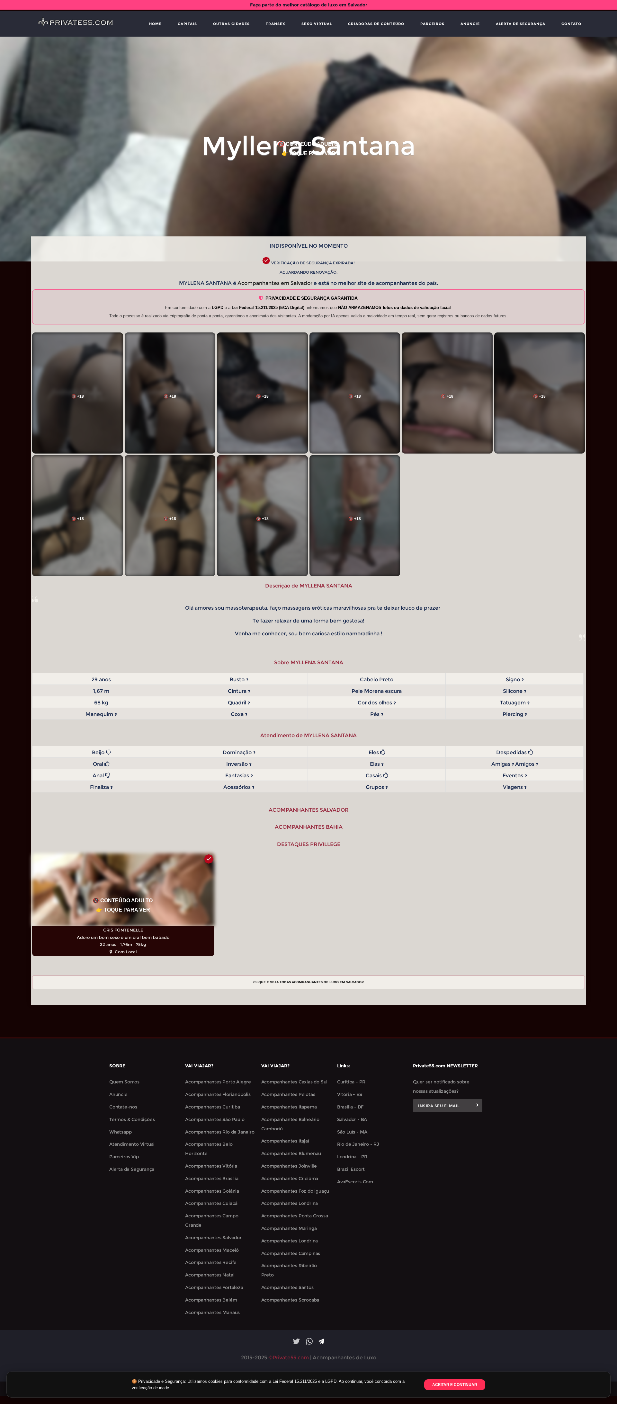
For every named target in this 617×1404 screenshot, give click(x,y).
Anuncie (470, 24)
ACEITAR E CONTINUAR (454, 1384)
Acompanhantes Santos (287, 1287)
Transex (275, 24)
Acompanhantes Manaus (212, 1312)
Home (155, 24)
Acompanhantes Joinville (289, 1166)
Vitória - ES (349, 1094)
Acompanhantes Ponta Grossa (294, 1216)
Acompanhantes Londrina (289, 1203)
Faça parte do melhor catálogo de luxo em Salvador (308, 5)
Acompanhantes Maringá (289, 1228)
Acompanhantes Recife (211, 1262)
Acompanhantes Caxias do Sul (294, 1082)
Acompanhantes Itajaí (285, 1141)
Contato (571, 24)
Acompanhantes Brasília (211, 1178)
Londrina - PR (352, 1157)
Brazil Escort (351, 1169)
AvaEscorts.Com (355, 1182)
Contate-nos (123, 1107)
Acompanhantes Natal (209, 1275)
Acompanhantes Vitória (211, 1166)
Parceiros (432, 24)
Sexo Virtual (316, 24)
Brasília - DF (350, 1107)
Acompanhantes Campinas (290, 1253)
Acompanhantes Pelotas (288, 1094)
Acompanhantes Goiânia (212, 1191)
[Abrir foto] (77, 393)
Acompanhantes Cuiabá (211, 1203)
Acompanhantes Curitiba (212, 1107)
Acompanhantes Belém (211, 1300)
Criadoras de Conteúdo (376, 24)
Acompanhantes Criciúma (289, 1178)
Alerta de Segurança (520, 24)
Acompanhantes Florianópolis (218, 1094)
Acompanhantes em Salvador (274, 283)
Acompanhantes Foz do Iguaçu (295, 1191)
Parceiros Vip (124, 1157)
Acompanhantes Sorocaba (290, 1300)
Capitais (187, 24)
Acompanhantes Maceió (212, 1250)
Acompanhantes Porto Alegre (218, 1082)
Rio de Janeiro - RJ (358, 1144)
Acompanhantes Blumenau (291, 1153)
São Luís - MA (352, 1132)
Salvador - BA (352, 1119)
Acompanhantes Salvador (213, 1238)
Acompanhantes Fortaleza (214, 1287)
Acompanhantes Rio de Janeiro (219, 1132)
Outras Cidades (231, 24)
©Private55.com (288, 1358)
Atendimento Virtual (132, 1144)
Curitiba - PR (351, 1082)
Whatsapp (120, 1132)
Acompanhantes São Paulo (214, 1119)
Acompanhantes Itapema (289, 1107)
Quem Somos (124, 1082)
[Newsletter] (477, 1105)
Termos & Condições (132, 1119)
